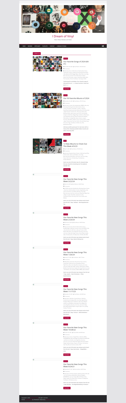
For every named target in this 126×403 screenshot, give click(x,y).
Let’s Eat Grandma (67, 375)
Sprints (84, 119)
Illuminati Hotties (84, 72)
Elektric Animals (76, 190)
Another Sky (71, 105)
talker (87, 77)
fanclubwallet (78, 263)
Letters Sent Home (67, 191)
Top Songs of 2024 (82, 78)
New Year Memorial (79, 116)
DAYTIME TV (84, 228)
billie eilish (87, 105)
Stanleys (65, 308)
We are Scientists (71, 344)
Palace (64, 158)
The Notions (75, 78)
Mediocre (81, 114)
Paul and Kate (76, 332)
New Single (84, 193)
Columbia (75, 373)
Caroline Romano (77, 298)
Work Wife (86, 234)
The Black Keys (75, 158)
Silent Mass (70, 119)
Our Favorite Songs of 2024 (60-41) (76, 62)
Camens (84, 261)
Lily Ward (66, 340)
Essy (74, 263)
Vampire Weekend (67, 159)
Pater (88, 193)
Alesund (66, 226)
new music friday (84, 156)
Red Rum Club (66, 268)
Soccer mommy (80, 119)
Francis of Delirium (74, 301)
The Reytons (65, 380)
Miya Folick (81, 74)
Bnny (76, 261)
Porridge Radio (72, 118)
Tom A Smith (81, 196)
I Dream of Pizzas (61, 46)
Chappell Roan (76, 336)
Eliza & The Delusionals (84, 110)
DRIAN (85, 336)
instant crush (75, 113)
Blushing (70, 107)
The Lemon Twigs (66, 122)
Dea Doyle (79, 300)
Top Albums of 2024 (75, 122)
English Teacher (67, 111)
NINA (78, 376)
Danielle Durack (66, 300)
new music (78, 156)
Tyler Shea (65, 344)
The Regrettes (85, 378)
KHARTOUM (86, 338)
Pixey (85, 376)
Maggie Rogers (75, 74)
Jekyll (67, 74)
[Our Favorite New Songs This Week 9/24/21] (47, 366)
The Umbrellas (73, 269)
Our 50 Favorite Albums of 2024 (76, 98)
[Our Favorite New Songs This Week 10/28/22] (47, 329)
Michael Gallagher (81, 375)
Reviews (30, 46)
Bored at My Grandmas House (81, 71)
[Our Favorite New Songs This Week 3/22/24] (47, 181)
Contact (52, 46)
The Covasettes (66, 78)
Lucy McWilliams (70, 303)
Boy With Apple (66, 228)
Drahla (64, 154)
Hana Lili (69, 230)
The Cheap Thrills (81, 268)
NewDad (85, 116)
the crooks (81, 194)
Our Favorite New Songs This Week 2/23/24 (75, 218)
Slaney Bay (80, 77)
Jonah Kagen (75, 338)
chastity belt (65, 72)
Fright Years (65, 265)
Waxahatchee (66, 124)
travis (80, 122)
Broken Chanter (76, 153)
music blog (86, 74)
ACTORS (66, 188)
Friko (78, 111)
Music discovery (66, 75)
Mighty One (84, 303)
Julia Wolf (70, 74)
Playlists (45, 46)
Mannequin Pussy (77, 303)
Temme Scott (69, 121)
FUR (86, 373)
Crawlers (79, 108)
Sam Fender (70, 77)
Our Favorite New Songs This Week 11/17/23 (75, 290)
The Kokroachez (69, 234)
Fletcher (83, 263)
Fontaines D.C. (73, 111)
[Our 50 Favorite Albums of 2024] (47, 100)
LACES (85, 230)
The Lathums (85, 343)
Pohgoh (64, 343)
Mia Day (78, 191)
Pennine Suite (73, 75)
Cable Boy (71, 298)
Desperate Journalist (72, 110)
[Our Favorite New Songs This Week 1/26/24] (47, 254)
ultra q (75, 380)
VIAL (83, 122)
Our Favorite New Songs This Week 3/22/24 (75, 180)
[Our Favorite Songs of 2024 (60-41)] (47, 64)
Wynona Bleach (86, 269)
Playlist (83, 75)
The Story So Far (75, 196)
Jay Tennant (81, 230)
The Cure (74, 121)
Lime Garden (84, 113)
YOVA (80, 344)
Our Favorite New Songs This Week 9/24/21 (75, 365)
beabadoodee (77, 105)
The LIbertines (81, 158)
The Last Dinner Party (84, 121)
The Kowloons (66, 269)
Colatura (70, 72)
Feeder (68, 154)
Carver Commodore (67, 108)
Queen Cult (65, 77)
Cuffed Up (75, 72)
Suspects (76, 343)
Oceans (77, 233)
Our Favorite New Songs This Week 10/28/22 (75, 328)
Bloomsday (65, 107)
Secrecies (65, 119)
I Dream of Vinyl (63, 36)
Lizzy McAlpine (75, 154)
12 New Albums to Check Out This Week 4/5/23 (75, 145)
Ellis (88, 228)
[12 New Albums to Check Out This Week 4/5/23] (47, 146)
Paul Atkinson (77, 66)
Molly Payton (86, 114)
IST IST (80, 113)
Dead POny (65, 110)
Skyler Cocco (82, 306)
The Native (79, 378)
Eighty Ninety (84, 300)
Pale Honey (82, 341)
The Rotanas (71, 380)
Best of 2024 (71, 71)
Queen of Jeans (79, 118)
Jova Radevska (81, 338)
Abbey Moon (67, 261)
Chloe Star (66, 190)
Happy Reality (82, 190)
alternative (67, 71)
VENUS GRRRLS (79, 269)
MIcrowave (69, 231)
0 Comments (67, 68)
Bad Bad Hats (76, 188)
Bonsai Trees (80, 261)
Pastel (80, 233)
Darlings (72, 300)
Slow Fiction (71, 268)
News (24, 46)
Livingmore (65, 114)
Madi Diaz (70, 114)
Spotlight (37, 46)
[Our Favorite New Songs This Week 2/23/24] (47, 219)
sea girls (75, 77)
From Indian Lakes (83, 111)
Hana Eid (79, 72)
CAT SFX (71, 373)
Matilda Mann (74, 375)
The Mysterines (76, 234)
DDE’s (75, 300)
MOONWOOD (66, 376)
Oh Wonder (81, 376)
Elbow (78, 110)
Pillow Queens (79, 75)
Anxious (71, 336)
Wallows (65, 198)
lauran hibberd (84, 301)
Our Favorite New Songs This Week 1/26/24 (75, 253)
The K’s (71, 78)
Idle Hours (74, 230)
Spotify (83, 77)
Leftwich (65, 303)
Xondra (77, 344)
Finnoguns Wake (66, 301)
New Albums (72, 156)
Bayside (71, 153)
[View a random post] (103, 46)
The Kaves (69, 308)
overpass (77, 266)
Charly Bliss (74, 108)
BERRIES (82, 105)
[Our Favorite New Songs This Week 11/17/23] (47, 291)
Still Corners (68, 158)
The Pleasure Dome (67, 196)
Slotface (74, 119)
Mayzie (64, 231)
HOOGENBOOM (66, 338)
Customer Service (78, 228)
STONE (88, 119)
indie (64, 74)
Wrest (70, 124)
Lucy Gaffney (74, 191)
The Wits (81, 234)
